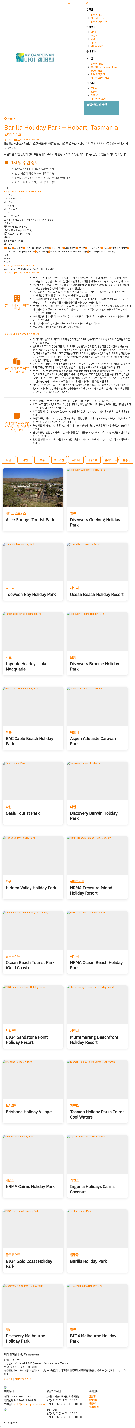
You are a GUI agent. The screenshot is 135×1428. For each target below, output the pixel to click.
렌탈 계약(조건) (98, 74)
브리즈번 (59, 460)
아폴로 (94, 39)
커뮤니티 (90, 83)
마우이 (94, 32)
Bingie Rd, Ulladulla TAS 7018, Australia (25, 191)
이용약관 (8, 1379)
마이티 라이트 (97, 46)
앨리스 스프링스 (111, 460)
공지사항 (95, 88)
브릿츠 (94, 36)
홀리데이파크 (92, 51)
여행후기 (95, 95)
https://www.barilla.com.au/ (19, 266)
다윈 (8, 460)
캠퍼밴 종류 (92, 27)
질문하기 (95, 92)
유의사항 (35, 140)
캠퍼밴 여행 (96, 14)
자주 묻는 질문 (98, 18)
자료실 (89, 58)
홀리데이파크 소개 (13, 140)
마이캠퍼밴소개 (98, 99)
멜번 (25, 460)
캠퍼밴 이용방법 (98, 64)
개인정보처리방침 (23, 1379)
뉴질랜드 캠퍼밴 (96, 104)
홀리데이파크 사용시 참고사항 (105, 67)
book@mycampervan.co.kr (28, 1404)
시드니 (76, 460)
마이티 (94, 43)
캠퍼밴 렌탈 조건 (99, 22)
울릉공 (126, 460)
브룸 (42, 460)
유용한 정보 (96, 71)
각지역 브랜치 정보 (100, 78)
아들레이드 (94, 460)
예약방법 (26, 140)
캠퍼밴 (89, 9)
